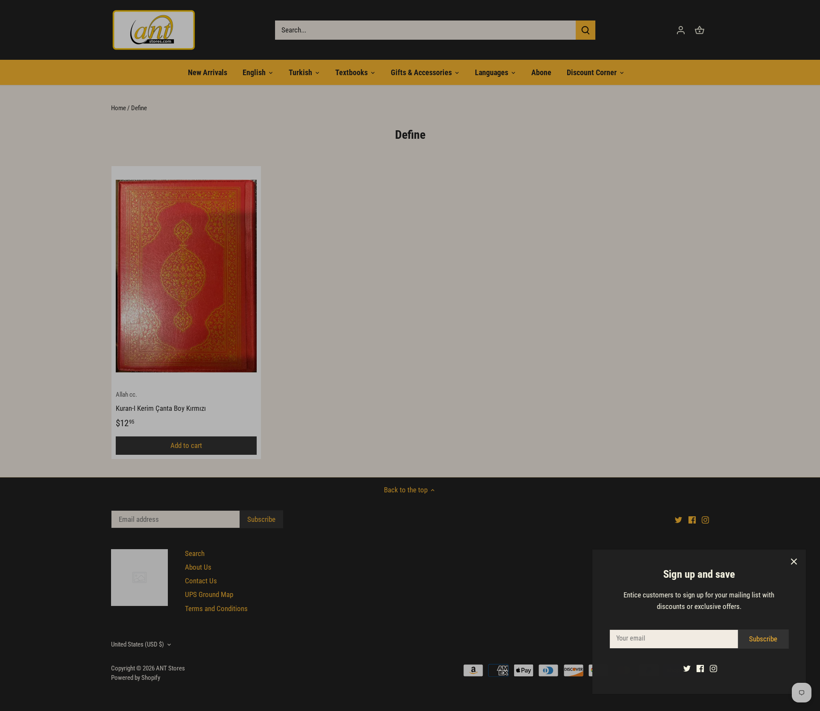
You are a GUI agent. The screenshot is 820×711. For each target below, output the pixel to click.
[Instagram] (710, 668)
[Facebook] (697, 668)
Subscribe (760, 639)
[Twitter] (684, 668)
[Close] (791, 561)
